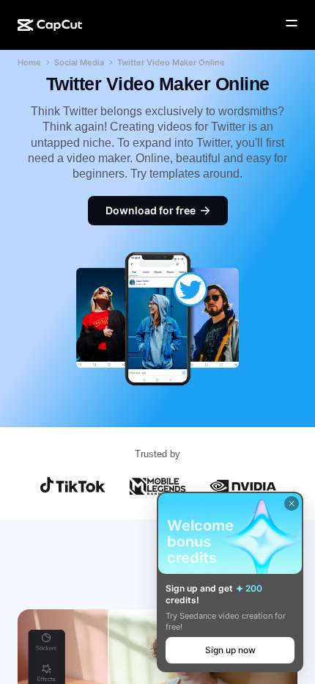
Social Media (79, 62)
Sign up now (230, 649)
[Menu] (291, 23)
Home (29, 62)
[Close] (291, 503)
